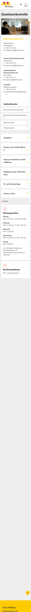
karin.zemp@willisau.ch (14, 80)
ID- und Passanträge (12, 184)
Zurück (5, 201)
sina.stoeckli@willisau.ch (15, 65)
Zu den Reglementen (12, 273)
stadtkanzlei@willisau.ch (15, 50)
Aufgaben (8, 138)
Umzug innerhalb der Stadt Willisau (14, 160)
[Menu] (26, 3)
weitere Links (9, 193)
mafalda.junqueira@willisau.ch (16, 93)
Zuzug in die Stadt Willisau (14, 148)
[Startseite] (7, 4)
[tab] (15, 44)
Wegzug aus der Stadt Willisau (14, 173)
